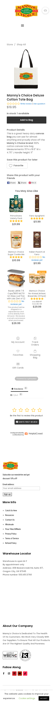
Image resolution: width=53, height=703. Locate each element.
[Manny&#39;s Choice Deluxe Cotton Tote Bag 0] (26, 69)
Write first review (27, 422)
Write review (26, 103)
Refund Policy (10, 543)
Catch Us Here (11, 510)
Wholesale (9, 524)
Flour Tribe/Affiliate (13, 529)
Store (10, 44)
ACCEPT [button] (43, 698)
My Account (18, 341)
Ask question (39, 103)
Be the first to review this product (26, 415)
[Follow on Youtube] (20, 673)
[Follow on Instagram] (9, 673)
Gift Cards (18, 367)
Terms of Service (12, 538)
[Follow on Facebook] (4, 673)
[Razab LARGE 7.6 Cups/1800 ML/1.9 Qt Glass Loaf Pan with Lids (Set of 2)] (16, 278)
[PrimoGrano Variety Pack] (16, 203)
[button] (17, 165)
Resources (9, 515)
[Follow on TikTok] (25, 673)
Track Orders (35, 343)
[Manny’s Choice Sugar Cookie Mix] (16, 239)
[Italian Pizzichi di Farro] (37, 239)
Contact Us (10, 520)
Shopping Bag (35, 356)
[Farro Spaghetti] (37, 203)
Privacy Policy (10, 534)
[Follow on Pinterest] (14, 673)
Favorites (18, 354)
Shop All (21, 44)
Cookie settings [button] (27, 698)
